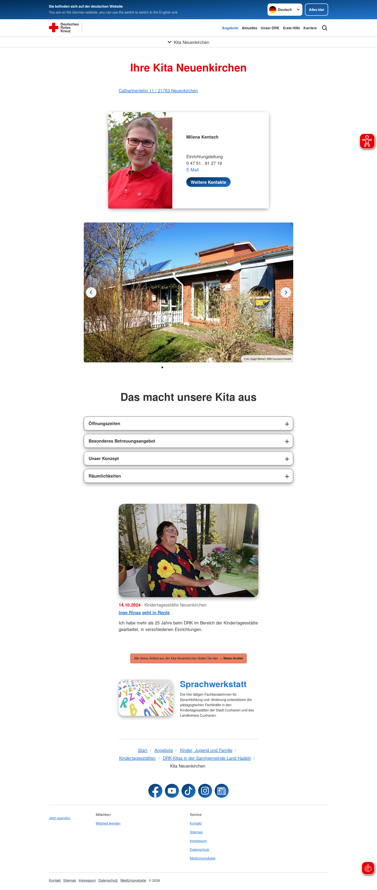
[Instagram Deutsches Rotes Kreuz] (205, 791)
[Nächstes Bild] (91, 292)
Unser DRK (270, 27)
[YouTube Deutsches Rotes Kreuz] (172, 791)
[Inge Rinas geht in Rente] (188, 550)
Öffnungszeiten (104, 423)
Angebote (230, 27)
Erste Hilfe (291, 27)
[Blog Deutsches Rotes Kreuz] (222, 791)
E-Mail (192, 169)
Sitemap (196, 831)
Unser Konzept (104, 458)
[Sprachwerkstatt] (146, 698)
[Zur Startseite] (92, 28)
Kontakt (196, 823)
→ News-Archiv (231, 658)
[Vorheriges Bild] (286, 292)
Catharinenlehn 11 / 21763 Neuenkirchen (158, 90)
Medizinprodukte (203, 858)
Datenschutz (199, 849)
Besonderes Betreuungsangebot (122, 441)
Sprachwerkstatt (213, 684)
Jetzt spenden (59, 817)
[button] (162, 367)
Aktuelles (249, 27)
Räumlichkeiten (105, 476)
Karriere (310, 27)
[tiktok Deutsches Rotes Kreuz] (188, 791)
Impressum (198, 840)
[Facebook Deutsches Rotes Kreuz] (155, 791)
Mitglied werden (108, 823)
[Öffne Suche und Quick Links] (324, 27)
